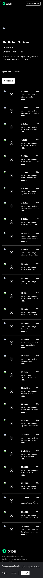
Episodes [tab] (6, 71)
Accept (25, 573)
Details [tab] (17, 71)
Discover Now (33, 3)
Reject (4, 573)
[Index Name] (11, 94)
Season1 (8, 80)
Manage (14, 573)
